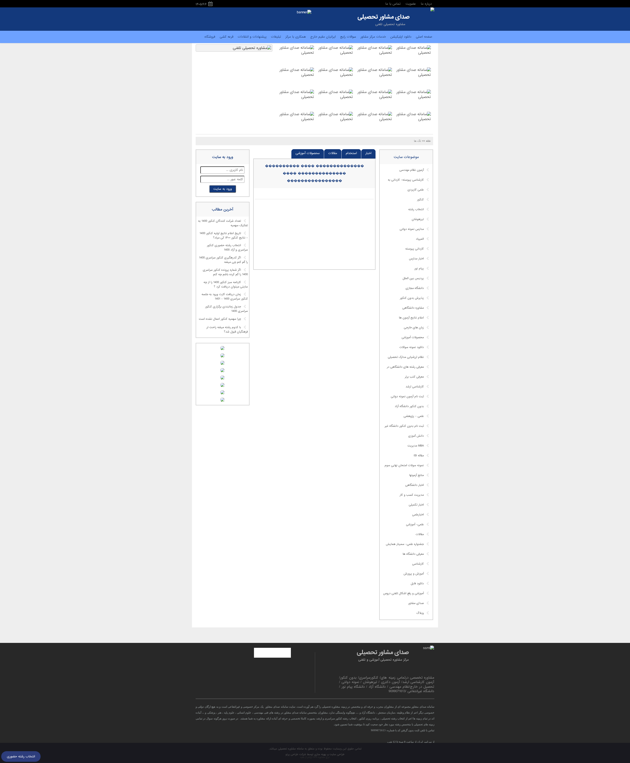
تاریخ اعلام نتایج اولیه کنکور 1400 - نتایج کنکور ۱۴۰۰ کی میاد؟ (224, 235)
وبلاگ (420, 613)
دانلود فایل (417, 583)
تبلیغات (276, 36)
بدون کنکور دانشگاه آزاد (409, 406)
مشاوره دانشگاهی (413, 308)
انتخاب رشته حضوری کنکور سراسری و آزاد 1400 (227, 247)
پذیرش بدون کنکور (412, 298)
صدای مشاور (416, 603)
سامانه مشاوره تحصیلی (290, 749)
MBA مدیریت (416, 446)
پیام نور (419, 268)
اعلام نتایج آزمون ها (411, 318)
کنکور (420, 199)
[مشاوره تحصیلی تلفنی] (432, 10)
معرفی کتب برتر (414, 377)
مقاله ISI (419, 455)
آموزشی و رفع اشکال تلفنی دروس (403, 593)
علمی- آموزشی (415, 524)
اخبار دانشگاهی (414, 485)
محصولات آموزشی (308, 153)
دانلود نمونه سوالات (411, 347)
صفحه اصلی (424, 36)
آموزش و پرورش (414, 574)
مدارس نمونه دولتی (412, 229)
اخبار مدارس (416, 258)
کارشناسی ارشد (415, 386)
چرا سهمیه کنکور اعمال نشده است (220, 319)
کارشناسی (418, 564)
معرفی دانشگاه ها (413, 554)
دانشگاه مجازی (415, 288)
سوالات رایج (348, 36)
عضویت (411, 3)
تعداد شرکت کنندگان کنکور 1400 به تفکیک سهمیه (223, 223)
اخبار (368, 153)
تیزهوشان (418, 219)
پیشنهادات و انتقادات (252, 36)
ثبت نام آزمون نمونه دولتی (407, 396)
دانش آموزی (416, 436)
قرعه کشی (226, 36)
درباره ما (426, 3)
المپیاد (420, 239)
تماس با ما (393, 3)
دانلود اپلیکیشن (400, 36)
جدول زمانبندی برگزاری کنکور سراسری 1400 (226, 308)
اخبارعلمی (418, 514)
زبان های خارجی (414, 327)
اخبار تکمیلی (416, 505)
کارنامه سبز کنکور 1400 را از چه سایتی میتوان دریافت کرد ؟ (226, 284)
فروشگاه (210, 36)
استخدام (351, 153)
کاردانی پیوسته (414, 249)
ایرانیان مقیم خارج (323, 36)
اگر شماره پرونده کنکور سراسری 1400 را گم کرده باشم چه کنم (225, 272)
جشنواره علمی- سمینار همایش (405, 544)
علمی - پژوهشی (414, 416)
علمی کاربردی (416, 190)
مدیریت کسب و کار (412, 495)
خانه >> (426, 141)
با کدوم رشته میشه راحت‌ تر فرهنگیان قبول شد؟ (227, 329)
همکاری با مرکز (295, 36)
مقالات (332, 153)
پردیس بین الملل (413, 278)
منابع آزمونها (416, 475)
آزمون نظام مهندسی (411, 170)
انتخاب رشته (416, 209)
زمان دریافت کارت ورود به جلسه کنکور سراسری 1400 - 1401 (225, 296)
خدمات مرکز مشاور (373, 36)
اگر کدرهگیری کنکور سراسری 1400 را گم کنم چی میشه (223, 260)
